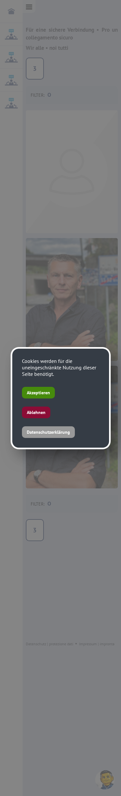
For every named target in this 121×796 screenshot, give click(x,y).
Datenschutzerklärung (48, 432)
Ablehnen (36, 412)
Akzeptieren (38, 393)
